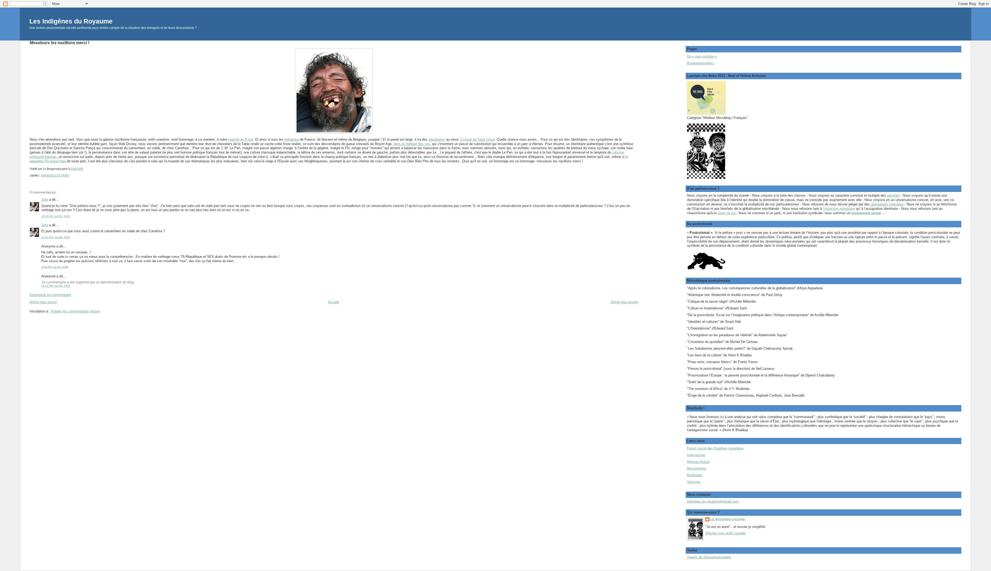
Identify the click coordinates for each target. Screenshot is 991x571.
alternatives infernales (887, 204)
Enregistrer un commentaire (50, 295)
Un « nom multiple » (702, 56)
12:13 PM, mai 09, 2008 (55, 285)
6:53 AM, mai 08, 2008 (54, 267)
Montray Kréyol (698, 462)
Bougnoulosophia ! (701, 63)
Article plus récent (43, 302)
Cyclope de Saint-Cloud (477, 139)
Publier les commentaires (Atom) (75, 311)
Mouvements (696, 468)
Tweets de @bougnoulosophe (709, 557)
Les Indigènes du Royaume (71, 21)
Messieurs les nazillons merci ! (59, 42)
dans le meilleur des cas (412, 144)
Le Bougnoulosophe (727, 519)
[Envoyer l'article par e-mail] (84, 168)
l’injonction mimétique (839, 209)
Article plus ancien (624, 302)
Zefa (44, 200)
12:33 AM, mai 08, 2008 (55, 237)
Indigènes (291, 139)
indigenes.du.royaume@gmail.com (713, 501)
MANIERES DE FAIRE (55, 175)
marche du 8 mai (240, 139)
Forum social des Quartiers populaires (715, 448)
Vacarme (693, 482)
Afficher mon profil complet (725, 533)
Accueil (333, 302)
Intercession (696, 455)
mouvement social (866, 213)
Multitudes (694, 475)
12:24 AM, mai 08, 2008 (55, 216)
